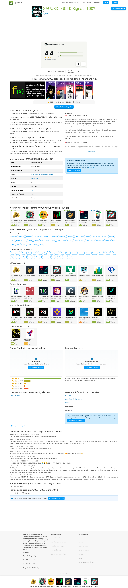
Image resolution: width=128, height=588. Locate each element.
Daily (45, 253)
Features (29, 257)
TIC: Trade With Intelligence (43, 296)
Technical (74, 253)
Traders (41, 244)
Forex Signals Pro (56, 220)
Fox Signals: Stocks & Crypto (57, 296)
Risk (88, 240)
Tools (58, 257)
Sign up (106, 2)
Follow (82, 236)
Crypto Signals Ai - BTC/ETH (111, 275)
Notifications (100, 240)
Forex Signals (96, 220)
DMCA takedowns (84, 550)
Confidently (70, 236)
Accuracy (40, 236)
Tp (12, 240)
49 (32, 190)
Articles (81, 554)
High (113, 240)
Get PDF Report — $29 (74, 170)
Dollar (23, 257)
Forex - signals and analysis (97, 275)
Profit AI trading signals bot (84, 220)
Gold (24, 240)
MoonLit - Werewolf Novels (30, 564)
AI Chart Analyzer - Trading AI (111, 296)
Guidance (111, 236)
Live (23, 253)
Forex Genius (95, 317)
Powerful (21, 236)
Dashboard (97, 2)
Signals (36, 240)
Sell (30, 244)
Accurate (28, 236)
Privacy (81, 542)
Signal (53, 240)
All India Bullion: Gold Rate (111, 317)
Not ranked (34, 178)
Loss (105, 236)
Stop (99, 236)
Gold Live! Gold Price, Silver (84, 317)
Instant (93, 240)
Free (51, 253)
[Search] (77, 2)
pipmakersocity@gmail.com (73, 399)
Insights (18, 240)
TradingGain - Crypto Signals (70, 317)
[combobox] (68, 2)
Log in (115, 2)
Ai (17, 253)
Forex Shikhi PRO (42, 220)
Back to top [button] (123, 572)
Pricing (89, 2)
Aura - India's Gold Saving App (57, 317)
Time (70, 240)
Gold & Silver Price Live (84, 296)
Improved (65, 257)
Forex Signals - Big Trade (84, 275)
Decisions (81, 253)
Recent (53, 257)
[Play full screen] (83, 64)
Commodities (45, 257)
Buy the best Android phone (58, 554)
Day (114, 253)
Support (18, 244)
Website (67, 403)
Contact (81, 538)
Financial (108, 253)
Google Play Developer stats (58, 542)
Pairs (56, 253)
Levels (35, 244)
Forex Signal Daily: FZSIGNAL (111, 220)
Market (64, 240)
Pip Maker (24, 326)
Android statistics (56, 538)
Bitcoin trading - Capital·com (70, 296)
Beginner (62, 236)
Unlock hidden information (36, 367)
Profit (62, 253)
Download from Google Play (64, 107)
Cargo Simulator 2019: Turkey (31, 568)
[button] (91, 407)
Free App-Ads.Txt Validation (86, 562)
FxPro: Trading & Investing (30, 317)
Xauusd (30, 240)
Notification (37, 257)
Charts (68, 253)
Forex (12, 253)
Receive (88, 236)
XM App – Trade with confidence (16, 317)
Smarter (47, 236)
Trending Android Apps (57, 546)
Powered (101, 253)
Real (59, 240)
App (82, 240)
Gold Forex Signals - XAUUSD (70, 220)
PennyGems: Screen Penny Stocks (97, 296)
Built (77, 236)
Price (18, 257)
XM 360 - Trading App (43, 317)
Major (12, 257)
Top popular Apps (56, 550)
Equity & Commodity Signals (16, 296)
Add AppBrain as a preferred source (21, 426)
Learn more (91, 167)
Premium (94, 253)
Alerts (12, 244)
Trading (47, 240)
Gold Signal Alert (15, 339)
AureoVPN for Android (29, 560)
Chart (29, 253)
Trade (41, 240)
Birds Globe (27, 339)
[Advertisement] (62, 29)
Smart (108, 240)
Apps (83, 2)
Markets (88, 253)
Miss (94, 236)
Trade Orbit (27, 296)
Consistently (55, 236)
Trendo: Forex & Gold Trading (70, 275)
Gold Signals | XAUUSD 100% (16, 220)
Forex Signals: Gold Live (30, 220)
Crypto (34, 253)
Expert (34, 236)
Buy (24, 244)
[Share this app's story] (78, 64)
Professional (13, 236)
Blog (80, 558)
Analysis (76, 240)
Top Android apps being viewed (31, 556)
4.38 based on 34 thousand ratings (42, 174)
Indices (71, 257)
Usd (40, 253)
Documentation (83, 546)
